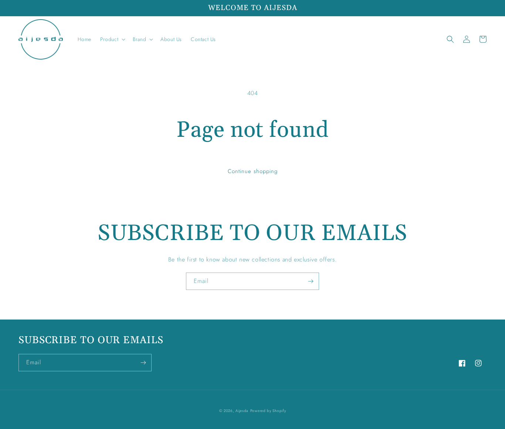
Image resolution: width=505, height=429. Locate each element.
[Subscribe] (310, 281)
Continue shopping (253, 171)
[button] (112, 39)
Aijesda (241, 410)
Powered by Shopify (268, 410)
